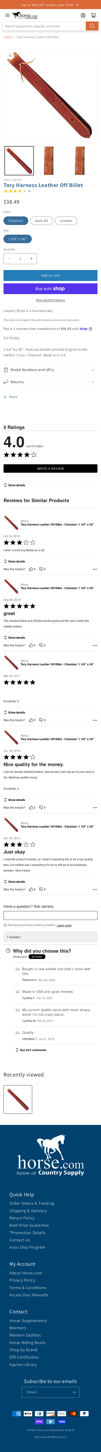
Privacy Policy (22, 1280)
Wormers (17, 1327)
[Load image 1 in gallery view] (19, 160)
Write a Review (50, 468)
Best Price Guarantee (29, 1225)
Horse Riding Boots (27, 1342)
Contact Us (19, 1240)
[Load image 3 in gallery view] (81, 160)
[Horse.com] (25, 15)
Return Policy (22, 1218)
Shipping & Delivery (28, 1210)
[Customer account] (83, 15)
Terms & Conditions (27, 1287)
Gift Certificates (23, 1357)
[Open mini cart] (93, 15)
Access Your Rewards (28, 1294)
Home (8, 37)
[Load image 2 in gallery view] (50, 160)
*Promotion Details (27, 1232)
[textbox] (50, 915)
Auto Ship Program (27, 1247)
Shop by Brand (23, 1349)
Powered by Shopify (62, 1430)
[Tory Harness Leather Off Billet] (18, 1099)
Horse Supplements (28, 1320)
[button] (50, 370)
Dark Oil (41, 221)
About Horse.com (25, 1272)
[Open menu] (7, 15)
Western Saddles (25, 1335)
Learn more (64, 925)
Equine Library (23, 1364)
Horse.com (42, 1430)
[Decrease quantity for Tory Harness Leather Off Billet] (9, 258)
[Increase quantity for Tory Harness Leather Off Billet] (31, 258)
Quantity (9, 249)
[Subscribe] (74, 1392)
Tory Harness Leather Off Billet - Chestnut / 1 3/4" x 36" (57, 524)
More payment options (50, 300)
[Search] (92, 26)
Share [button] (13, 397)
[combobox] (50, 26)
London (66, 221)
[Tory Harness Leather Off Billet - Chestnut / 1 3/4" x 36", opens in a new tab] (11, 522)
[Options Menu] (94, 569)
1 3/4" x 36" (17, 239)
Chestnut (15, 221)
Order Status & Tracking (31, 1203)
